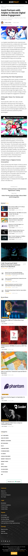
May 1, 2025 (15, 281)
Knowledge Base (5, 517)
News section (4, 529)
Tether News (4, 471)
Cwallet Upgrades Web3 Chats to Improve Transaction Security (16, 231)
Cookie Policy (4, 509)
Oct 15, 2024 (15, 287)
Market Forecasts (6, 458)
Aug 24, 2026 (18, 209)
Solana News (4, 469)
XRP (2, 474)
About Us (3, 491)
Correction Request (6, 495)
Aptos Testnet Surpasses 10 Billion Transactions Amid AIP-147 (16, 236)
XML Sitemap (4, 533)
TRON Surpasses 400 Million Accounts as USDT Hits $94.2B (17, 213)
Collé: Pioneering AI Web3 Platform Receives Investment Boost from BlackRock (10, 264)
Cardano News (5, 448)
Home (2, 6)
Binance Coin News (6, 440)
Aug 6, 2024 (15, 275)
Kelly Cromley (8, 22)
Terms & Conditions (6, 505)
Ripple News (4, 466)
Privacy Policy (4, 507)
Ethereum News (5, 451)
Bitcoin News (5, 317)
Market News (5, 343)
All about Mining (5, 519)
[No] (26, 550)
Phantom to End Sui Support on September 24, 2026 (15, 225)
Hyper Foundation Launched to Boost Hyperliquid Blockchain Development (13, 285)
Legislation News (5, 456)
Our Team (3, 497)
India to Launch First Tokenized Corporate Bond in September (15, 219)
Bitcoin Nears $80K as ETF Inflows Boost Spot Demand (16, 207)
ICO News (3, 453)
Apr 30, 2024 (15, 293)
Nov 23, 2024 (16, 22)
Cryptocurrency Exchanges (7, 521)
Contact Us (3, 493)
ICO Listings (4, 515)
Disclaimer (3, 503)
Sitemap (3, 531)
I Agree (14, 553)
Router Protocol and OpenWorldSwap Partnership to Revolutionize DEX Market (14, 273)
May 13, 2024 (11, 268)
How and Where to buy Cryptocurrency (10, 523)
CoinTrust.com (7, 544)
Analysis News (5, 438)
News (2, 464)
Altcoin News (4, 435)
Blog (2, 446)
